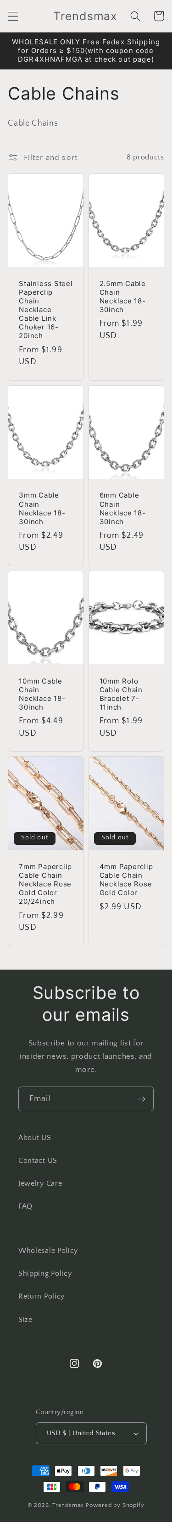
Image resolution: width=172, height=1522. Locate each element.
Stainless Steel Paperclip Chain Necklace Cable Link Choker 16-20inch (45, 309)
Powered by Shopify (115, 1505)
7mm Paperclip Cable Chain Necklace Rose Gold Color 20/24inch (45, 884)
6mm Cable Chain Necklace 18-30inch (123, 508)
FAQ (25, 1206)
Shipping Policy (45, 1273)
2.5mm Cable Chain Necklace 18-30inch (123, 296)
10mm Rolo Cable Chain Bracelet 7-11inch (121, 694)
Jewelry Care (40, 1183)
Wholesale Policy (48, 1250)
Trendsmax (68, 1505)
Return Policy (41, 1296)
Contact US (37, 1160)
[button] (13, 16)
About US (34, 1138)
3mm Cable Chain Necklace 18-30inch (42, 508)
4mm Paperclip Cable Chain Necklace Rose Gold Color (126, 879)
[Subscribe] (141, 1099)
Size (25, 1319)
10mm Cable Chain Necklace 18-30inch (42, 694)
